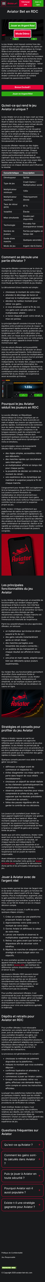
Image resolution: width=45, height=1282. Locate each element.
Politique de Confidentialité (12, 1253)
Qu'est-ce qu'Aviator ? (18, 1144)
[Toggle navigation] (4, 3)
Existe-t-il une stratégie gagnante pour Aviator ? (19, 1204)
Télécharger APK (25, 3)
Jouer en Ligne (38, 3)
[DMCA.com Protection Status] (9, 1267)
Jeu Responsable (8, 1257)
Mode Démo (23, 33)
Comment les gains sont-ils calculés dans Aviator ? (20, 1159)
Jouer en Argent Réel (22, 25)
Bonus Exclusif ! (22, 87)
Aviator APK (19, 965)
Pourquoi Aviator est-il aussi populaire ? (18, 1190)
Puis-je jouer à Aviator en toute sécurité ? (20, 1175)
